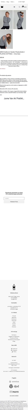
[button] (19, 7)
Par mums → (3, 1)
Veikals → (13, 1)
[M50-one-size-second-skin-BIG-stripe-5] (6, 39)
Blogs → (8, 1)
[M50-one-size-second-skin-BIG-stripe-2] (19, 19)
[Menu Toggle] (14, 7)
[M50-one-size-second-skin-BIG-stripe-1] (6, 19)
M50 (1, 94)
